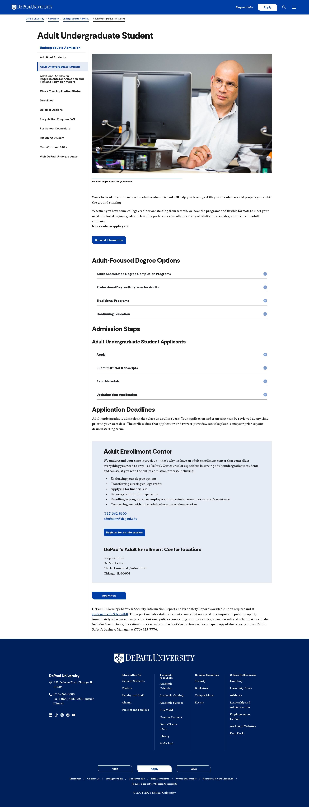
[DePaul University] (37, 7)
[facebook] (68, 715)
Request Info (244, 7)
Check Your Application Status (60, 91)
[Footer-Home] (154, 658)
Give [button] (194, 769)
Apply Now (109, 596)
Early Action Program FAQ (57, 119)
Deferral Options (51, 110)
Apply (267, 7)
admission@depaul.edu (120, 519)
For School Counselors (55, 128)
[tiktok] (56, 715)
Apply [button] (154, 769)
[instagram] (62, 715)
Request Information (109, 240)
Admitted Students (53, 57)
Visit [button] (115, 769)
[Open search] (284, 7)
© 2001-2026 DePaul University (154, 793)
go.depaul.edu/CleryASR (110, 614)
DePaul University (35, 18)
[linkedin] (50, 715)
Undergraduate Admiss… (76, 18)
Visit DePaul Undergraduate (59, 156)
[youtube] (73, 715)
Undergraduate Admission (60, 48)
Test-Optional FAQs (53, 147)
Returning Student (52, 138)
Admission (53, 18)
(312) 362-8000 (64, 694)
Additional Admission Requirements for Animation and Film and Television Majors (62, 79)
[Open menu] (294, 7)
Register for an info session (124, 532)
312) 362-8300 (116, 513)
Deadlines (46, 100)
